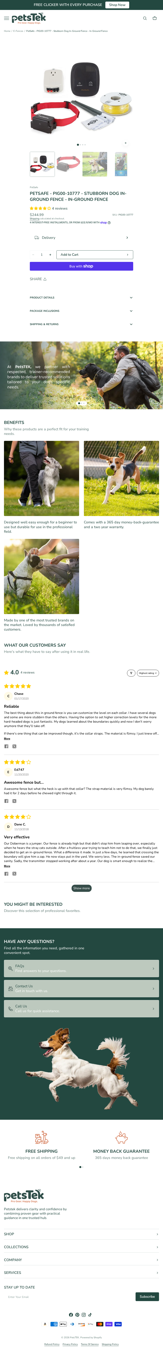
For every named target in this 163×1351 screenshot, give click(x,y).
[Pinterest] (51, 289)
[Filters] (131, 673)
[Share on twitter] (14, 747)
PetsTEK (74, 1337)
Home (7, 31)
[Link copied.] (59, 289)
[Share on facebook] (6, 747)
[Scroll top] (158, 1346)
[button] (145, 18)
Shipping (34, 218)
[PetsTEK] (29, 18)
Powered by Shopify (91, 1337)
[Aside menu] (8, 18)
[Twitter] (36, 289)
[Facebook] (44, 289)
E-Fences (18, 31)
